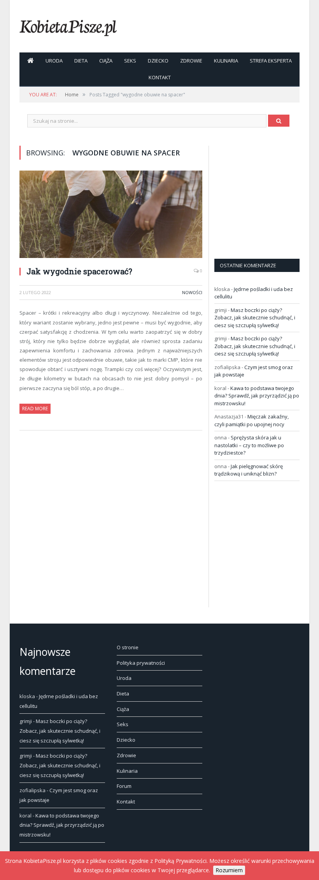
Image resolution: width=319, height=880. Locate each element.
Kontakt (160, 77)
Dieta (81, 60)
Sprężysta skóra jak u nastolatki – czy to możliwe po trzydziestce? (249, 445)
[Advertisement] (266, 194)
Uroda (54, 60)
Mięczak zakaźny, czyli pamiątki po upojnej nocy (251, 420)
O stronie (127, 647)
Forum (124, 785)
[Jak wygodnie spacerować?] (110, 215)
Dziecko (158, 60)
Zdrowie (191, 60)
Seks (130, 60)
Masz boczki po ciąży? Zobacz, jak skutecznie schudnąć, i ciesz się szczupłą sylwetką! (254, 318)
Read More (35, 408)
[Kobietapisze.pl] (68, 26)
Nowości (192, 292)
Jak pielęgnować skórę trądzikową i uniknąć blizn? (248, 470)
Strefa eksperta (271, 60)
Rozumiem (229, 870)
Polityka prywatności (141, 662)
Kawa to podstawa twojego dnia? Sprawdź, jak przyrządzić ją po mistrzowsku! (256, 396)
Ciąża (105, 60)
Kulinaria (226, 60)
